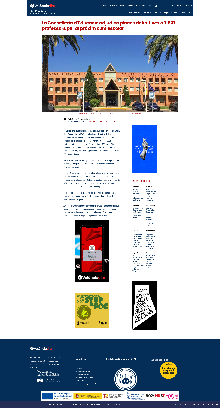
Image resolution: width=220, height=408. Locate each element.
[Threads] (191, 5)
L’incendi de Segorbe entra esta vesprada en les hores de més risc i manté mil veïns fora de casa (151, 240)
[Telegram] (177, 5)
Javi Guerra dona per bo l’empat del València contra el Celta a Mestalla (151, 195)
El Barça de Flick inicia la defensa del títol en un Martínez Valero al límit (151, 261)
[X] (180, 5)
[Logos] (110, 396)
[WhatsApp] (183, 5)
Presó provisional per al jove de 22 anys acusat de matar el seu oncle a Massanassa (137, 240)
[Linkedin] (169, 5)
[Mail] (172, 5)
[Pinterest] (107, 290)
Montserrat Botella (75, 122)
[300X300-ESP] (92, 310)
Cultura (68, 119)
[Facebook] (164, 5)
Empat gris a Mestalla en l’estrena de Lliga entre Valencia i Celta (137, 213)
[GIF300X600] (144, 172)
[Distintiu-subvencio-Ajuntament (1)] (168, 370)
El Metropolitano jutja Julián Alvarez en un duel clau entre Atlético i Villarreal (137, 263)
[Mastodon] (188, 5)
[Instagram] (166, 5)
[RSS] (175, 5)
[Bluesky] (186, 5)
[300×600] (144, 305)
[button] (156, 6)
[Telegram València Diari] (92, 283)
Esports (135, 186)
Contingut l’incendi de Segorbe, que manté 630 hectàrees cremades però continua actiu (150, 217)
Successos (150, 205)
